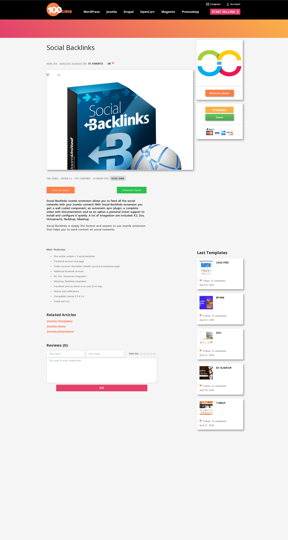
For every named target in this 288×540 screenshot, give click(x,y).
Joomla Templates (59, 321)
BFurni (220, 297)
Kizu (218, 333)
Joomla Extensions (60, 331)
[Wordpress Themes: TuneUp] (206, 407)
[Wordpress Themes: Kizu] (206, 337)
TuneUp (221, 403)
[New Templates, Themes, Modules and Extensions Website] (59, 9)
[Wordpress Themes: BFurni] (206, 302)
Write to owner (60, 190)
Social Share (117, 178)
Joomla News (56, 326)
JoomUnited (97, 63)
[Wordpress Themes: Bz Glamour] (206, 372)
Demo (219, 117)
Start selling (223, 12)
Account (235, 4)
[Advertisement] (119, 419)
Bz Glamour (224, 368)
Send (101, 387)
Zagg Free (222, 262)
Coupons (215, 4)
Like (109, 63)
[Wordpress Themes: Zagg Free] (206, 267)
